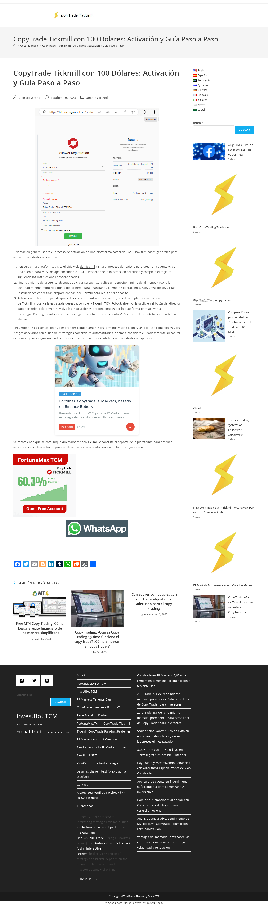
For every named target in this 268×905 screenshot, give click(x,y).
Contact (82, 785)
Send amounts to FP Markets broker (102, 747)
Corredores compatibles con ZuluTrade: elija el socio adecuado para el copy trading (154, 601)
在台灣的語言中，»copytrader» (212, 300)
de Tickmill (87, 267)
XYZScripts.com (155, 902)
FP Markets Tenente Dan (94, 699)
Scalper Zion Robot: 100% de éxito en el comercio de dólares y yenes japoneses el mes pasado (163, 736)
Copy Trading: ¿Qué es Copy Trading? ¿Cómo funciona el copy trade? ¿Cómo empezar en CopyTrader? (97, 639)
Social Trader (31, 731)
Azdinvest (101, 843)
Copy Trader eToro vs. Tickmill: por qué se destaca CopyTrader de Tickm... (240, 607)
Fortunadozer (91, 827)
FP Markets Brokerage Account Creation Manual (223, 585)
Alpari (111, 827)
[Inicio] (14, 46)
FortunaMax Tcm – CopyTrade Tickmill (103, 723)
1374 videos (85, 806)
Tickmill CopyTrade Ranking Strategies (103, 731)
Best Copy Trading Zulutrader (211, 227)
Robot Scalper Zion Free (29, 724)
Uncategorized (97, 98)
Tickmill (87, 293)
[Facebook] (23, 680)
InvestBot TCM (37, 716)
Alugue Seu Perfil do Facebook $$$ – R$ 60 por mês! (240, 150)
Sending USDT (87, 755)
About (197, 408)
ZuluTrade (63, 732)
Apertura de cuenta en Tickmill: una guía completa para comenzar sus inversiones (162, 786)
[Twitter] (35, 680)
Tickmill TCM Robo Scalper (111, 303)
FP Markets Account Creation (97, 739)
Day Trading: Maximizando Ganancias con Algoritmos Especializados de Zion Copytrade (164, 768)
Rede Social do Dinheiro (93, 715)
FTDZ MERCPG (87, 879)
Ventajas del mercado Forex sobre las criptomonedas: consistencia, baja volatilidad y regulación (163, 842)
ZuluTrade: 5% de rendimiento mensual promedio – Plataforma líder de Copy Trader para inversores (163, 699)
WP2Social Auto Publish (118, 902)
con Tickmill (90, 442)
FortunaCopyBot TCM (91, 683)
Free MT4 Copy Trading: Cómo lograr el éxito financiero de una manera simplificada (40, 628)
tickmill (52, 732)
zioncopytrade (30, 98)
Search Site (24, 695)
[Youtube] (48, 680)
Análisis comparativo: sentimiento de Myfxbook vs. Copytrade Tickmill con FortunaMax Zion (163, 823)
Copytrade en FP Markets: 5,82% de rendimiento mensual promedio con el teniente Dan (164, 680)
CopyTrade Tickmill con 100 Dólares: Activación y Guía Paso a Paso (83, 46)
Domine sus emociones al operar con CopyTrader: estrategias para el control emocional (163, 805)
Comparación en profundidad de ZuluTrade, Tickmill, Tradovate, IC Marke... (240, 322)
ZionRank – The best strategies (98, 763)
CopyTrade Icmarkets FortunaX (98, 707)
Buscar (198, 123)
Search (60, 702)
